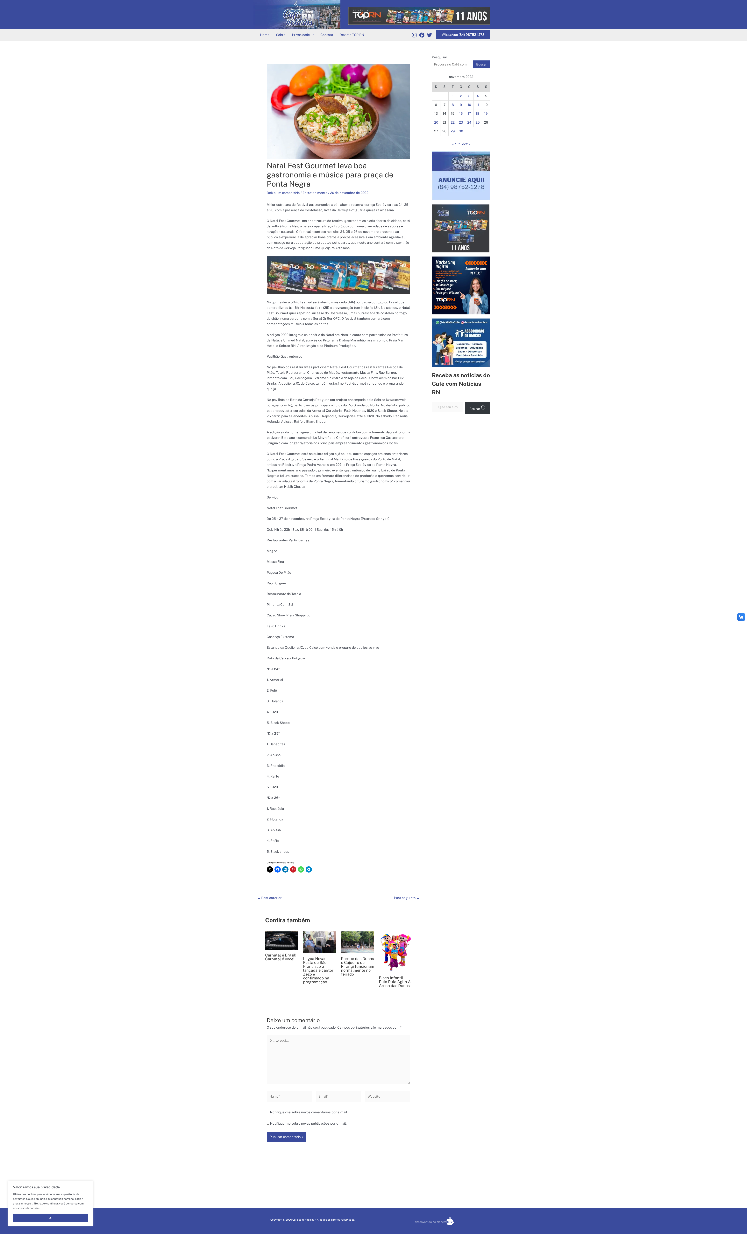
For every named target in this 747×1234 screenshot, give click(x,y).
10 (469, 105)
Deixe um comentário (283, 193)
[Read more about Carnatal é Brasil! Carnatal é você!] (281, 940)
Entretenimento (314, 193)
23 (461, 122)
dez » (466, 144)
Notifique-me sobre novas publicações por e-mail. (308, 1123)
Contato (326, 35)
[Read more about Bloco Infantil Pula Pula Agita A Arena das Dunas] (395, 952)
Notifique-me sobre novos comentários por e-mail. (309, 1112)
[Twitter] (429, 35)
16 (461, 113)
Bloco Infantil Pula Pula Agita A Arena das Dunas (395, 982)
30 (461, 131)
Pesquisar (439, 57)
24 (469, 122)
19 (486, 113)
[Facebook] (421, 35)
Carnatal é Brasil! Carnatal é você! (280, 957)
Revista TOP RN (352, 35)
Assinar (475, 409)
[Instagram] (414, 35)
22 (453, 122)
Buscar (481, 64)
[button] (312, 35)
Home (264, 35)
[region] (50, 1203)
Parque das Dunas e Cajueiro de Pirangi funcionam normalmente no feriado (357, 966)
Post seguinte (407, 898)
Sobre (280, 35)
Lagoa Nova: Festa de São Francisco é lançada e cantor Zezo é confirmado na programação (318, 970)
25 (478, 122)
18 (477, 113)
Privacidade (301, 35)
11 (477, 105)
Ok (50, 1217)
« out (456, 144)
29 (453, 131)
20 (436, 122)
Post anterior (269, 898)
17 (469, 113)
